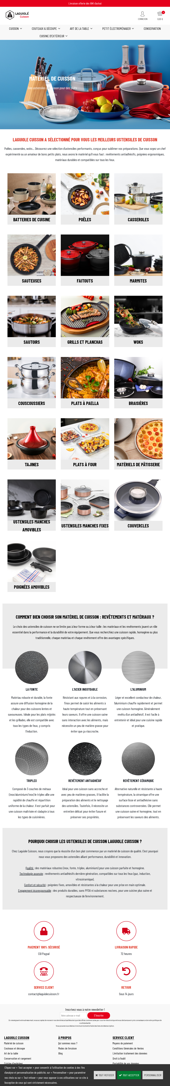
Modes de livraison (67, 1048)
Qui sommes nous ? (67, 1043)
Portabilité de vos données (126, 1063)
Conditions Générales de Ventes (128, 1048)
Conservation (152, 28)
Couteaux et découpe (14, 1048)
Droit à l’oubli (119, 1058)
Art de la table (79, 28)
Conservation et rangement (17, 1058)
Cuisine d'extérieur (52, 36)
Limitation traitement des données (130, 1053)
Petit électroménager (116, 28)
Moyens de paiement (123, 1043)
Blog (60, 1053)
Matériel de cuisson (13, 1043)
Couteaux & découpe (44, 28)
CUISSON (14, 28)
